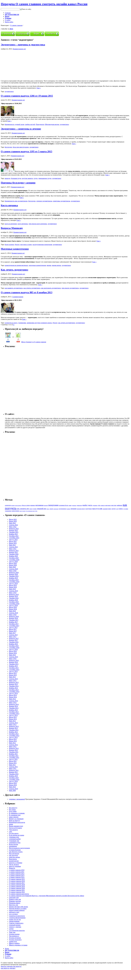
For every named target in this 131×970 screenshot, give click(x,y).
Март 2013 (12, 724)
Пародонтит (40, 124)
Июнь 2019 (13, 587)
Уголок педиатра (15, 938)
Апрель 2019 (13, 591)
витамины (39, 505)
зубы (99, 505)
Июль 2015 (13, 673)
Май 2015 (12, 677)
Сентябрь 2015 (14, 669)
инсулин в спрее (26, 244)
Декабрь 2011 (13, 752)
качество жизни (14, 857)
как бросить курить (16, 852)
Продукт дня (13, 905)
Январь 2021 (13, 552)
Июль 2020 (13, 563)
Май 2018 (12, 611)
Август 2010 (13, 781)
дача (10, 831)
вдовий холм (19, 124)
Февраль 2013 (14, 726)
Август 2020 (13, 561)
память (68, 508)
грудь (35, 178)
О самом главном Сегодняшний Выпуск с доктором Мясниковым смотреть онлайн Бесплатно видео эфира (46, 896)
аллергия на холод (11, 323)
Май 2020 (12, 567)
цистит (24, 511)
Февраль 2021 (14, 550)
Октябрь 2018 (14, 602)
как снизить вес (23, 509)
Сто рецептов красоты (17, 930)
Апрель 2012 (13, 745)
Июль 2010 (13, 783)
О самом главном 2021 (17, 890)
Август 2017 (13, 627)
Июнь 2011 (13, 763)
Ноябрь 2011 (13, 754)
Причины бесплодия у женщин (18, 182)
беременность (9, 124)
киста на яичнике (11, 224)
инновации (13, 846)
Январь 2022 (13, 530)
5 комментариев (17, 297)
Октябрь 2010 (14, 778)
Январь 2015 (13, 684)
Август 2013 (13, 715)
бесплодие (8, 147)
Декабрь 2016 (13, 642)
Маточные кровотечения (15, 249)
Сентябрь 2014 (14, 691)
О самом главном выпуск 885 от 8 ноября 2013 (26, 292)
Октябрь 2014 (14, 690)
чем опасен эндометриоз (70, 288)
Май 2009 (12, 790)
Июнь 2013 (13, 719)
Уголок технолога (15, 939)
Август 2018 (13, 605)
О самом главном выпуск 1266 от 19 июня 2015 (27, 95)
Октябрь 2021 (14, 536)
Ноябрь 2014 (13, 688)
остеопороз (62, 508)
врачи (11, 824)
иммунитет (108, 505)
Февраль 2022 (14, 528)
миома (49, 265)
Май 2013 (12, 721)
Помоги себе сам (15, 899)
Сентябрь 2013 (14, 713)
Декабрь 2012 (13, 730)
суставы (125, 508)
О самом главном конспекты (19, 894)
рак (100, 508)
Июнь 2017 (13, 631)
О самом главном (16, 25)
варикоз (32, 505)
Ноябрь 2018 (13, 600)
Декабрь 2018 (13, 598)
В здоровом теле (14, 815)
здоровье (95, 505)
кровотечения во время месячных (16, 265)
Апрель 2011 (13, 767)
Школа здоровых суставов (18, 945)
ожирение (55, 508)
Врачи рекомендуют (16, 826)
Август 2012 (13, 737)
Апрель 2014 (13, 701)
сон (117, 508)
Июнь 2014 (13, 697)
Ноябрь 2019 (13, 578)
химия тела (13, 941)
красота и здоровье (15, 863)
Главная (7, 13)
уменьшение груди (44, 178)
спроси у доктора (15, 927)
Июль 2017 (13, 629)
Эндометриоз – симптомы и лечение (21, 128)
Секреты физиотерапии (17, 918)
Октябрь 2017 (14, 624)
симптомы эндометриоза (61, 201)
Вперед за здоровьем (16, 819)
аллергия (8, 505)
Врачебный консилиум (17, 822)
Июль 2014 (13, 695)
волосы (46, 505)
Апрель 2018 (13, 613)
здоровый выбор (15, 839)
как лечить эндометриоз (31, 288)
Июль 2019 (13, 585)
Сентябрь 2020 (14, 560)
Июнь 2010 (13, 785)
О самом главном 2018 (17, 885)
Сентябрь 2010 (14, 779)
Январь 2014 (13, 706)
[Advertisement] (18, 64)
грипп (69, 505)
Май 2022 (12, 523)
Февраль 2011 (14, 770)
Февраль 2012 (14, 748)
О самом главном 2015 (17, 879)
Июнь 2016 (13, 653)
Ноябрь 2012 (13, 732)
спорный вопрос (15, 925)
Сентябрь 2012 (14, 735)
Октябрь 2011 (13, 756)
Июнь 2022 (13, 521)
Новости (12, 868)
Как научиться (14, 853)
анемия (13, 505)
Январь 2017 (13, 640)
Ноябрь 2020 (13, 556)
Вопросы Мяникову (12, 228)
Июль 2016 (13, 651)
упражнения (8, 511)
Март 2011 (12, 768)
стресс (121, 508)
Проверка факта (14, 903)
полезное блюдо (81, 508)
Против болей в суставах (18, 908)
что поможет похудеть (31, 511)
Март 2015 (12, 680)
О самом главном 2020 (17, 888)
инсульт (113, 505)
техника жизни (14, 934)
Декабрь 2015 (13, 664)
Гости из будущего (15, 828)
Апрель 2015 (13, 679)
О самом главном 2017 (17, 883)
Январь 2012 (13, 750)
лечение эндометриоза (44, 201)
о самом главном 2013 (16, 875)
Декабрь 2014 (13, 686)
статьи (11, 928)
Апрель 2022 (13, 525)
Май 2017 (12, 633)
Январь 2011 (13, 772)
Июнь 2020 (13, 565)
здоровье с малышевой (17, 799)
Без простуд (13, 808)
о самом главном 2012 (16, 874)
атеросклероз (18, 505)
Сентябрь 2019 (14, 582)
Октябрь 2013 (14, 712)
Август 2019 (13, 583)
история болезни (15, 850)
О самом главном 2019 (17, 886)
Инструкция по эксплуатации (19, 848)
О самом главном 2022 (17, 892)
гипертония (53, 505)
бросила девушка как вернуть (11, 966)
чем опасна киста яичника (38, 224)
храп (20, 511)
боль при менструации (21, 147)
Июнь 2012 (13, 741)
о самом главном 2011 (16, 872)
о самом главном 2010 (16, 870)
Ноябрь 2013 (13, 710)
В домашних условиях (17, 813)
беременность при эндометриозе (16, 201)
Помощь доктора (15, 901)
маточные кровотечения (37, 265)
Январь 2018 (13, 618)
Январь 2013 (13, 728)
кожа (31, 508)
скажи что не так (15, 919)
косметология (14, 861)
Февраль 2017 (14, 638)
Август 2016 (13, 649)
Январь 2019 (13, 596)
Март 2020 (12, 571)
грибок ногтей (30, 124)
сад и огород (13, 914)
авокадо (7, 178)
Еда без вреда (13, 833)
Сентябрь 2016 (14, 647)
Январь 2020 (13, 574)
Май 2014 (12, 699)
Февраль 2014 (14, 704)
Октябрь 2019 (14, 580)
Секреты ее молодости (17, 916)
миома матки (56, 265)
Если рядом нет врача (16, 835)
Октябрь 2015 (14, 668)
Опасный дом (14, 897)
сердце (114, 508)
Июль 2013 (13, 717)
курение (34, 508)
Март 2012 (12, 746)
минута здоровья (15, 866)
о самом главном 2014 (16, 877)
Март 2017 (12, 637)
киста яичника (23, 224)
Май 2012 (12, 743)
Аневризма (22, 323)
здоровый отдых (14, 842)
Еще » (39, 88)
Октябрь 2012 (14, 734)
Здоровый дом (14, 841)
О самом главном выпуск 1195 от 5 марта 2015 (26, 151)
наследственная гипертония (42, 244)
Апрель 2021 (13, 547)
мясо (48, 508)
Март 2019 (12, 593)
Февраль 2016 (14, 660)
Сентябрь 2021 (14, 538)
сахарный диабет (107, 508)
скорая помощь (14, 921)
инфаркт (119, 505)
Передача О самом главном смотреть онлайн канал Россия (44, 4)
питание (73, 508)
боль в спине (26, 505)
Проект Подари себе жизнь (18, 907)
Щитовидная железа (52, 124)
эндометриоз (9, 91)
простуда (95, 509)
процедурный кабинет (17, 910)
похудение (88, 508)
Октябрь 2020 (14, 558)
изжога (103, 505)
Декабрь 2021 (13, 532)
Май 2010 (12, 787)
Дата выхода (13, 830)
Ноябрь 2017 (13, 622)
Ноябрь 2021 (13, 534)
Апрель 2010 (13, 789)
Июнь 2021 (13, 543)
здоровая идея (14, 837)
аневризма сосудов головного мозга (39, 323)
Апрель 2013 (13, 723)
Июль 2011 (13, 761)
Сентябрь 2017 (14, 626)
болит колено (9, 244)
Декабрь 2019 (13, 576)
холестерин (15, 511)
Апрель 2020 (13, 569)
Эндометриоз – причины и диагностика (23, 44)
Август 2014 (13, 693)
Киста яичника (9, 205)
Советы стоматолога (16, 923)
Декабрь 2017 (13, 620)
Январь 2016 (13, 662)
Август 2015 (13, 671)
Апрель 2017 (13, 635)
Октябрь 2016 (14, 646)
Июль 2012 (13, 739)
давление (74, 505)
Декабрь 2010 (13, 774)
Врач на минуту (14, 820)
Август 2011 (13, 759)
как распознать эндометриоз (51, 288)
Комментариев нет (19, 49)
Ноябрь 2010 (13, 776)
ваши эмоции (13, 817)
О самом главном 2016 (17, 881)
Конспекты (13, 859)
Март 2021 (12, 549)
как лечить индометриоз (66, 323)
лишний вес (41, 509)
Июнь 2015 (13, 675)
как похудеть (13, 855)
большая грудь (16, 178)
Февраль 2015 (14, 682)
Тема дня (12, 932)
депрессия (79, 505)
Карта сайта (9, 22)
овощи (51, 508)
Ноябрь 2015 (13, 666)
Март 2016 (12, 658)
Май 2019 (12, 589)
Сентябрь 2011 (14, 757)
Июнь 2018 (13, 609)
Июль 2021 (13, 541)
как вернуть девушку (8, 968)
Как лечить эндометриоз (14, 269)
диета (90, 505)
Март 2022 (12, 527)
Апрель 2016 (13, 657)
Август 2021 (13, 539)
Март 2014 (12, 702)
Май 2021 (12, 545)
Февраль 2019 (14, 594)
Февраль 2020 (14, 572)
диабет (85, 505)
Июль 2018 (13, 607)
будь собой (12, 811)
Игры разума (13, 844)
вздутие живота (27, 178)
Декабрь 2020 (13, 554)
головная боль (63, 505)
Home (7, 948)
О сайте (7, 20)
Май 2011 (12, 765)
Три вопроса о (14, 936)
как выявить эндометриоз (14, 288)
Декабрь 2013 (13, 708)
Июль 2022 (13, 519)
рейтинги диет (14, 912)
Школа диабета (14, 943)
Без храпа (12, 809)
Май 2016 (12, 655)
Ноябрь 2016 (13, 644)
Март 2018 (12, 615)
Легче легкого (14, 864)
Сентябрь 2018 (14, 604)
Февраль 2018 (14, 616)
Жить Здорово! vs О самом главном (33, 342)
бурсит (17, 244)
